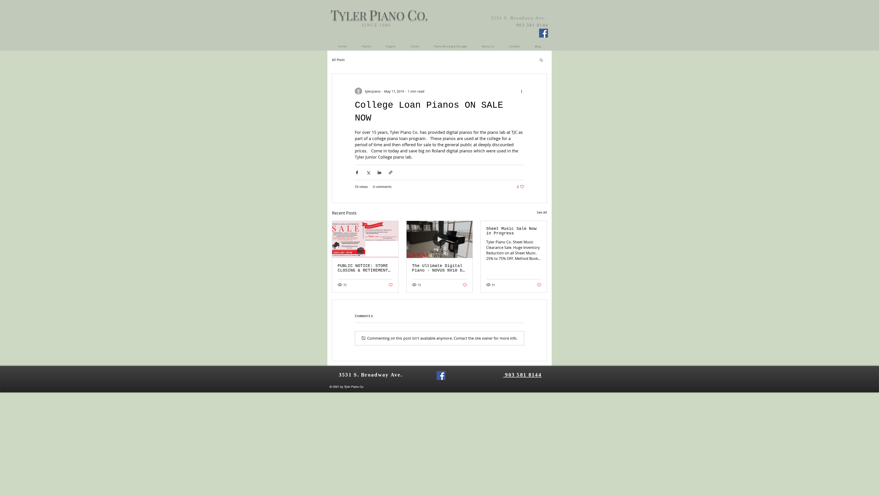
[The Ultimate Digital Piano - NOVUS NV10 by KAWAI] (440, 239)
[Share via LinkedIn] (379, 172)
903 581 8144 (522, 375)
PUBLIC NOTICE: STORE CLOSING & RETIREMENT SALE (363, 268)
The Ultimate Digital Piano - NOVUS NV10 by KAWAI (438, 268)
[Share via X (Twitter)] (368, 172)
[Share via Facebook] (357, 172)
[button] (541, 60)
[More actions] (521, 91)
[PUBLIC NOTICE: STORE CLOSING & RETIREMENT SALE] (365, 239)
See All (542, 212)
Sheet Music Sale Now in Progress (511, 231)
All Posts (338, 60)
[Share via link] (390, 172)
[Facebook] (543, 33)
